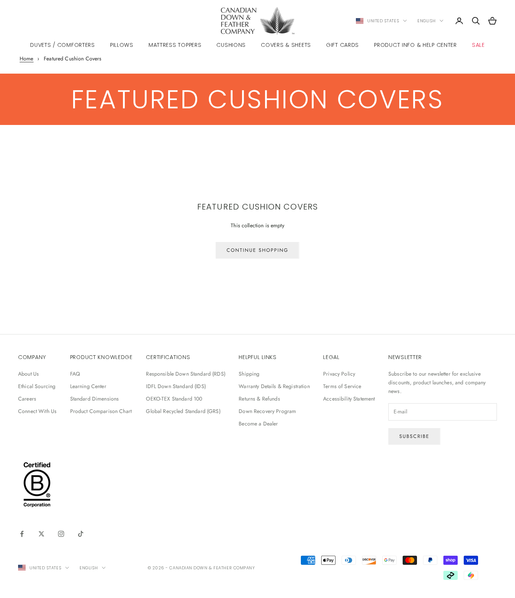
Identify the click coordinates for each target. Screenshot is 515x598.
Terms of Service (342, 386)
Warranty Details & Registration (274, 386)
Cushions (231, 45)
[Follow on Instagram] (61, 534)
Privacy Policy (339, 374)
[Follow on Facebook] (22, 534)
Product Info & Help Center (415, 45)
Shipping (249, 374)
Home (27, 58)
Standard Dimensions (94, 398)
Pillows (121, 45)
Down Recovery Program (267, 411)
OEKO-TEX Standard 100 (174, 398)
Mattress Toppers (175, 45)
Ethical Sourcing (36, 386)
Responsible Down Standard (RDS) (185, 374)
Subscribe (414, 436)
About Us (28, 374)
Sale (478, 45)
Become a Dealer (258, 423)
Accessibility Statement (349, 398)
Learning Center (88, 386)
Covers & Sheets (286, 45)
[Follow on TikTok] (80, 534)
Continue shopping (257, 250)
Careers (27, 398)
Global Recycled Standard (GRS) (183, 411)
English (426, 21)
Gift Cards (342, 45)
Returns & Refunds (259, 398)
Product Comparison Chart (101, 411)
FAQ (75, 374)
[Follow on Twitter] (41, 534)
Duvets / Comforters (62, 45)
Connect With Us (37, 411)
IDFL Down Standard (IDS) (175, 386)
